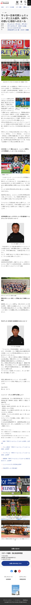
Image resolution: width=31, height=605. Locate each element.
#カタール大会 (22, 26)
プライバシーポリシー (7, 600)
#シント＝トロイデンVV (14, 28)
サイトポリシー (18, 600)
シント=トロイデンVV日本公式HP (12, 464)
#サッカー (24, 24)
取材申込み (25, 600)
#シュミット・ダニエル (14, 24)
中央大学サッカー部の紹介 (10, 468)
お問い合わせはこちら (15, 563)
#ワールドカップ (12, 26)
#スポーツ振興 (25, 30)
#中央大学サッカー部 (13, 30)
